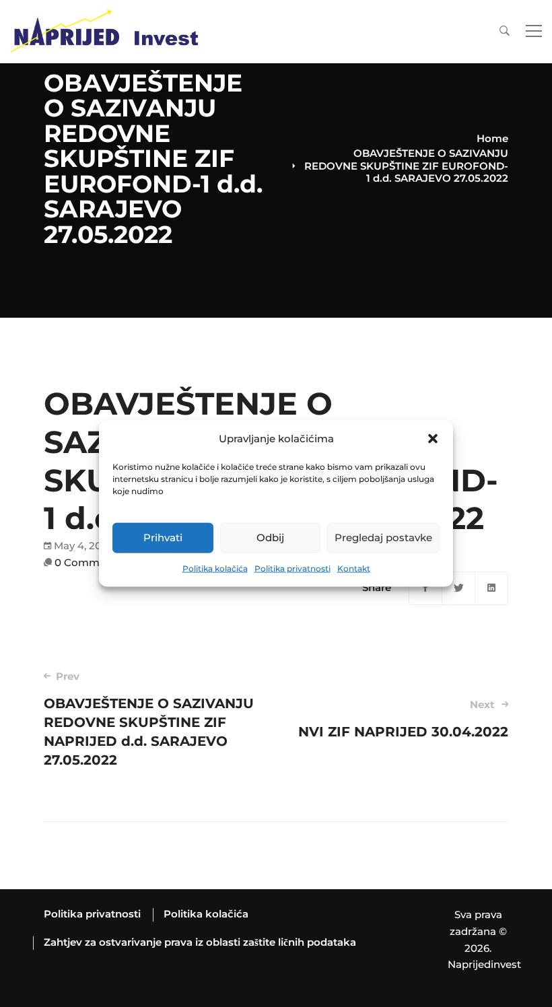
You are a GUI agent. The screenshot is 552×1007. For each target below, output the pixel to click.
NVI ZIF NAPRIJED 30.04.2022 (403, 719)
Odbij (270, 537)
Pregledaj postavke (383, 537)
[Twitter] (458, 588)
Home (492, 138)
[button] (433, 439)
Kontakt (353, 568)
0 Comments (88, 562)
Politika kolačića (215, 568)
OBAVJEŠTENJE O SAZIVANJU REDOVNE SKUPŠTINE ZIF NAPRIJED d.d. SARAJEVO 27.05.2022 (149, 719)
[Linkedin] (491, 588)
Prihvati (162, 537)
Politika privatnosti (292, 568)
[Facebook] (425, 588)
